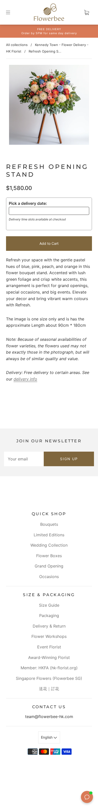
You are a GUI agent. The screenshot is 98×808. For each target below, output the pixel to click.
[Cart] (86, 12)
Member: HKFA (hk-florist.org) (49, 667)
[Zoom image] (49, 106)
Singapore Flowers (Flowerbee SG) (49, 678)
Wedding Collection (49, 545)
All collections (17, 45)
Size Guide (49, 605)
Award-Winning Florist (49, 657)
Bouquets (49, 524)
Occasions (49, 576)
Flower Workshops (49, 636)
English (47, 737)
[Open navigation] (11, 12)
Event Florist (49, 646)
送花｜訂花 (49, 688)
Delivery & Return (49, 626)
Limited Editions (49, 534)
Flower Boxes (49, 555)
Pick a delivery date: (28, 203)
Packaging (49, 615)
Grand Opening (49, 565)
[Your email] (24, 459)
